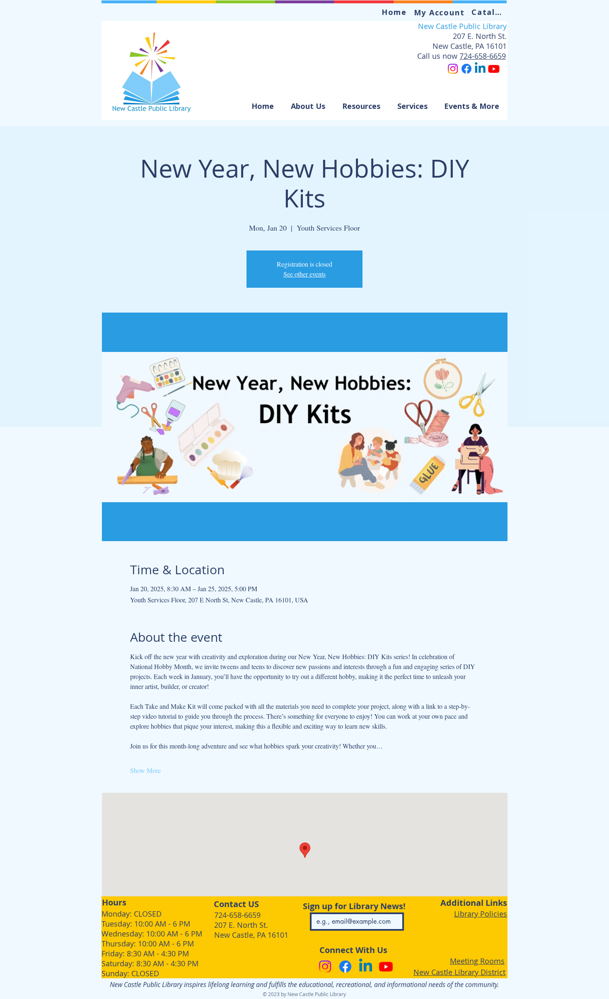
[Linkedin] (480, 68)
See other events (304, 274)
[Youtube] (493, 68)
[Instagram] (452, 68)
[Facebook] (466, 68)
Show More (145, 770)
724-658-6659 (482, 56)
